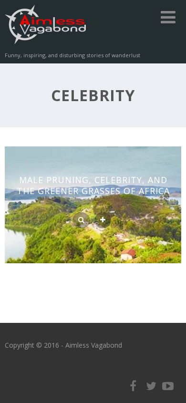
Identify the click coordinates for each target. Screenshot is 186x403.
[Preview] (81, 220)
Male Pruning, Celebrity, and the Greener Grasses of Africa (93, 185)
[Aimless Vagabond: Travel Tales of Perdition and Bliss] (45, 46)
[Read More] (102, 220)
